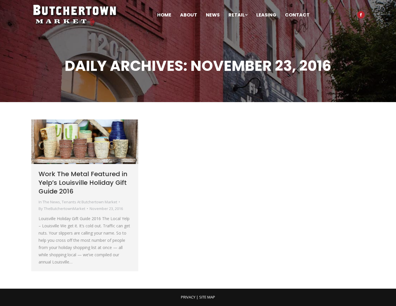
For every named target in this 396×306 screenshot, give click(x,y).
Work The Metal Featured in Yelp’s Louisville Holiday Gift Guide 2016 (83, 182)
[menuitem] (164, 15)
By (62, 208)
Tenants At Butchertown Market (89, 201)
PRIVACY (188, 297)
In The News (49, 201)
